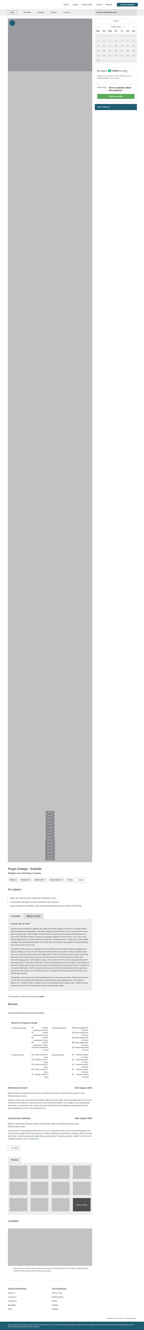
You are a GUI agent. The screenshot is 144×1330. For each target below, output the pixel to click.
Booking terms (57, 1297)
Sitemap (55, 1309)
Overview (27, 12)
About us (11, 1293)
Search (66, 5)
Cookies (55, 1305)
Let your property (127, 5)
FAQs (10, 1309)
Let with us (12, 1297)
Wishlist (109, 5)
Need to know (33, 916)
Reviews (41, 12)
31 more (14, 1148)
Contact (99, 5)
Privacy (55, 1301)
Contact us (12, 1301)
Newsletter (12, 1305)
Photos (53, 12)
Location (66, 12)
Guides (75, 5)
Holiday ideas (87, 5)
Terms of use (57, 1293)
